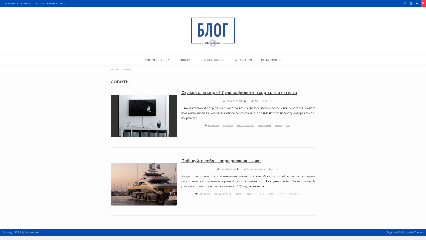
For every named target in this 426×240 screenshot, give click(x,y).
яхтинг (281, 194)
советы (278, 126)
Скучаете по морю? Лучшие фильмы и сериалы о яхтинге (239, 92)
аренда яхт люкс (222, 194)
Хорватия (273, 169)
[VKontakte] (417, 3)
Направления (242, 60)
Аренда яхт (26, 3)
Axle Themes (416, 232)
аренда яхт (213, 126)
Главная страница (156, 60)
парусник (228, 126)
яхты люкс (294, 194)
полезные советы (245, 126)
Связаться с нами (56, 3)
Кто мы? (40, 3)
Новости (184, 60)
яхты (288, 126)
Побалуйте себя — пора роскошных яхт (221, 160)
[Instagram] (411, 3)
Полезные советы (211, 60)
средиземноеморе (254, 194)
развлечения (264, 126)
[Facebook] (405, 3)
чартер (271, 194)
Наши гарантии (272, 60)
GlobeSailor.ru (11, 3)
